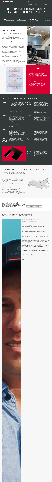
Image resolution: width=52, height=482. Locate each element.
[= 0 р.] (46, 1)
